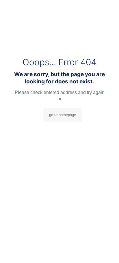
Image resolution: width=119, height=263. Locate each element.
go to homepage (62, 115)
